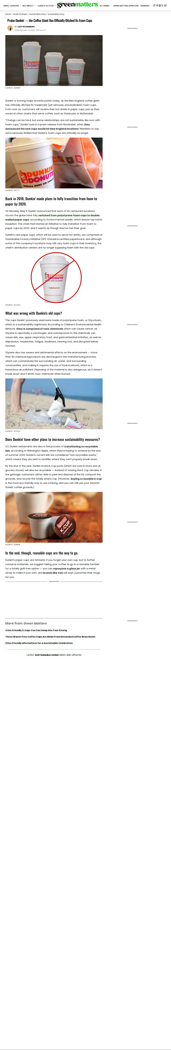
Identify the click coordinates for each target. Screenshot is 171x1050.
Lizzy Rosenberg (26, 26)
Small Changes (20, 14)
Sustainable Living (37, 14)
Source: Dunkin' (13, 544)
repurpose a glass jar (66, 568)
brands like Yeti (53, 572)
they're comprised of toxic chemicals (39, 328)
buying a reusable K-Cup (86, 478)
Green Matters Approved (126, 5)
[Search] (154, 5)
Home (8, 14)
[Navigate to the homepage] (77, 5)
